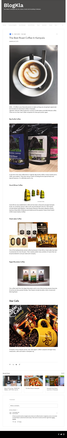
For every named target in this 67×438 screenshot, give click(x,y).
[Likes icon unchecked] (13, 422)
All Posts (4, 25)
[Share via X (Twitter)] (13, 364)
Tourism (50, 25)
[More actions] (57, 34)
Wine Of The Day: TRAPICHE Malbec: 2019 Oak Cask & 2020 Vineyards (11, 389)
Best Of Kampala (22, 25)
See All (62, 373)
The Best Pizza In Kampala (32, 388)
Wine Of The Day (31, 25)
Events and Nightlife (12, 25)
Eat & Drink (44, 25)
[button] (62, 25)
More (56, 25)
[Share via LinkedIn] (16, 364)
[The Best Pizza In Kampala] (33, 381)
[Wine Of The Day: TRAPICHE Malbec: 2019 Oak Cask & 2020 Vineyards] (12, 381)
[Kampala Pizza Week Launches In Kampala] (54, 381)
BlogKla (13, 5)
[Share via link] (19, 364)
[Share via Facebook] (10, 364)
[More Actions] (57, 413)
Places (38, 25)
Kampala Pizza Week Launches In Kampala (52, 389)
